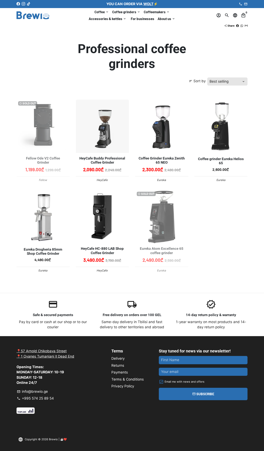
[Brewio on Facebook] (18, 4)
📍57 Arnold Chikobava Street (41, 351)
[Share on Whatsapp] (241, 25)
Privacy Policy (122, 386)
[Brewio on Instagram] (23, 4)
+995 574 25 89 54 (35, 398)
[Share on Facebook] (237, 25)
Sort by (197, 81)
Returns (117, 365)
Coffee (101, 12)
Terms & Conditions (127, 379)
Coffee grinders (126, 12)
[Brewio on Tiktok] (28, 4)
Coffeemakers (157, 12)
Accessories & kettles (107, 19)
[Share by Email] (246, 25)
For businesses (142, 19)
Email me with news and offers (184, 381)
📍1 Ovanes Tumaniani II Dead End (45, 356)
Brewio (53, 439)
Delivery (118, 358)
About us (166, 19)
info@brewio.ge (32, 391)
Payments (119, 372)
